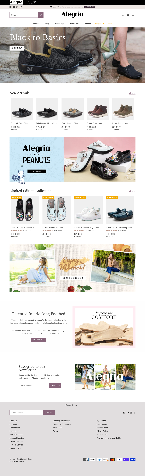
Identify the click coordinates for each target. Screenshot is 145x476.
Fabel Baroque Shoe (70, 123)
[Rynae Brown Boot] (98, 109)
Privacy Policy (102, 431)
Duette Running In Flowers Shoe (24, 228)
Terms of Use (102, 435)
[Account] (128, 15)
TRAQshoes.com (16, 441)
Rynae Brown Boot (94, 123)
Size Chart (57, 428)
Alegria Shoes (27, 459)
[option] (72, 7)
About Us (13, 421)
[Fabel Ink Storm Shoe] (22, 109)
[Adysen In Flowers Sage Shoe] (88, 210)
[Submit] (40, 15)
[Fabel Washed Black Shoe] (47, 109)
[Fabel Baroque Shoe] (72, 109)
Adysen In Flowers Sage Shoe (86, 228)
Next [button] (119, 6)
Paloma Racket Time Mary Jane (119, 228)
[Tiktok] (21, 7)
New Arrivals (19, 93)
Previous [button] (25, 6)
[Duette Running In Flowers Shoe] (25, 210)
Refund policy (15, 448)
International (14, 431)
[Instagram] (17, 7)
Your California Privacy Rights (109, 438)
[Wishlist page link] (123, 15)
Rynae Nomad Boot (120, 123)
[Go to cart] (133, 15)
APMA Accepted (16, 435)
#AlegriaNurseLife (17, 438)
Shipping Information (61, 421)
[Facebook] (10, 7)
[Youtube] (14, 7)
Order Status (102, 424)
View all (132, 93)
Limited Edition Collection (31, 191)
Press (55, 431)
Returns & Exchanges (62, 424)
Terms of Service (16, 445)
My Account (101, 421)
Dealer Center (102, 428)
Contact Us (14, 424)
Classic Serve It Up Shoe (52, 228)
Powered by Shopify (17, 461)
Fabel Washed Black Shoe (47, 123)
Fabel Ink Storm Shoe (19, 123)
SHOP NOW (86, 7)
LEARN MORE (38, 340)
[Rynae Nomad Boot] (123, 109)
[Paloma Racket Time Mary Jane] (120, 210)
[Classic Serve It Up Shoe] (56, 210)
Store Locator (15, 428)
